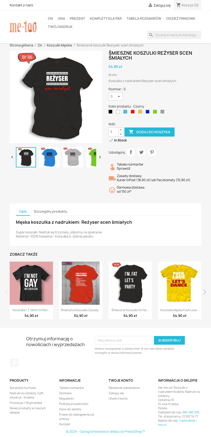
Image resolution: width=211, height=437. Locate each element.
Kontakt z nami (21, 5)
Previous (8, 292)
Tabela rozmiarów (144, 18)
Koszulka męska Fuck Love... (179, 310)
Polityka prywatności (73, 404)
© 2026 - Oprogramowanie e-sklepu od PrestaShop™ (105, 431)
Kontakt (64, 424)
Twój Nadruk (60, 26)
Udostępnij (131, 152)
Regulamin (66, 398)
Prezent (77, 18)
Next (203, 292)
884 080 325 (191, 412)
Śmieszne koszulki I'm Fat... (130, 310)
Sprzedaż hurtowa (23, 388)
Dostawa (65, 393)
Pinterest (152, 152)
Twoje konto (121, 380)
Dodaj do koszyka (149, 131)
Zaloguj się (116, 393)
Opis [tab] (23, 211)
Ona (61, 18)
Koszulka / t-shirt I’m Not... (31, 310)
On (50, 18)
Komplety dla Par (106, 18)
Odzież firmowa (180, 18)
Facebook (14, 363)
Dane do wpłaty (70, 409)
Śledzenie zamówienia (124, 388)
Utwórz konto (118, 398)
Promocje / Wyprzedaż (26, 403)
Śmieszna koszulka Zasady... (81, 310)
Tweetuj (141, 152)
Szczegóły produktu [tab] (50, 211)
